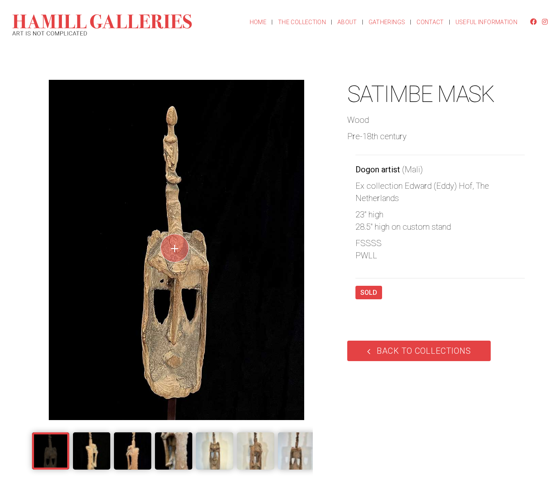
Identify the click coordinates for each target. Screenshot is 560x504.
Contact (430, 22)
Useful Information (486, 22)
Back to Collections (424, 351)
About (347, 22)
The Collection (302, 22)
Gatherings (387, 22)
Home (258, 22)
